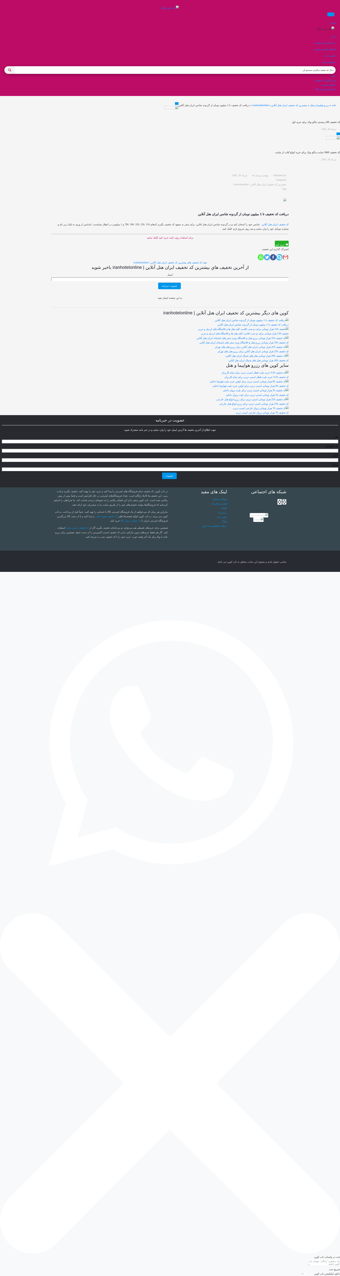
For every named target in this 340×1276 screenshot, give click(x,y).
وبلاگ (224, 521)
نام (336, 437)
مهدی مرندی (261, 175)
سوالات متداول (220, 499)
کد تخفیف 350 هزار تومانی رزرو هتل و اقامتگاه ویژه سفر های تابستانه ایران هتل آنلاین (244, 342)
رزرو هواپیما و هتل (319, 105)
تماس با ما (222, 517)
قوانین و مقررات (219, 503)
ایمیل (170, 274)
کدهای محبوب (328, 85)
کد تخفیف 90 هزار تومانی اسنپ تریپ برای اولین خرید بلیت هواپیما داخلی (250, 386)
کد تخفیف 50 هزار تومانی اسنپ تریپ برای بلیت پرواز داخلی (257, 395)
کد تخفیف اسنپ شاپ (77, 528)
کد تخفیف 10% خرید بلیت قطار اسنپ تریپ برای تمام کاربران (256, 377)
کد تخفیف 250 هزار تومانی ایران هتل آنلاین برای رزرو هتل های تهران (253, 351)
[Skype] (279, 257)
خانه (334, 105)
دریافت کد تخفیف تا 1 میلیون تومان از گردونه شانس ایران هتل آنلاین (253, 324)
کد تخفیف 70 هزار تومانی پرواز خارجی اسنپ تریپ (262, 412)
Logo (333, 23)
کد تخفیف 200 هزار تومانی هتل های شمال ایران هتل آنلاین (258, 360)
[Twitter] (267, 257)
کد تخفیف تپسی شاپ (106, 516)
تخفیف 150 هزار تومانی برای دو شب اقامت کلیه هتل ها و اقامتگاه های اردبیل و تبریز (245, 333)
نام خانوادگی (331, 446)
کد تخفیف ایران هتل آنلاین (275, 224)
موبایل (335, 464)
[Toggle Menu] (330, 14)
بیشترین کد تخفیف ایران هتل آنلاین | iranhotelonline (280, 105)
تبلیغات (223, 508)
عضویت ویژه (329, 62)
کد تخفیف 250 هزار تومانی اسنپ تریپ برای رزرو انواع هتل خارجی (254, 404)
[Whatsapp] (261, 257)
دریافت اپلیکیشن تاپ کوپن (214, 526)
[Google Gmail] (285, 257)
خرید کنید (280, 245)
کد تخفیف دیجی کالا (131, 520)
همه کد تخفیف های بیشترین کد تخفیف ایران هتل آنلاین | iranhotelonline (170, 262)
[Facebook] (273, 257)
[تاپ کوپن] (170, 8)
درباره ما (223, 512)
